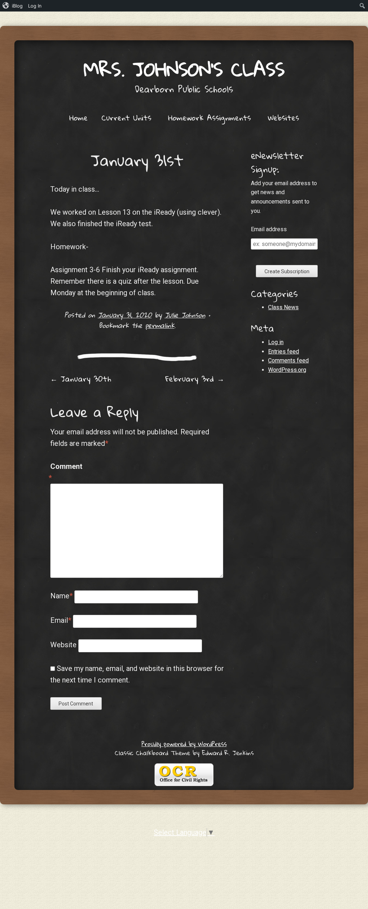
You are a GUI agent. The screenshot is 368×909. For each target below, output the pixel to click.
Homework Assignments (209, 117)
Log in (276, 342)
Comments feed (288, 360)
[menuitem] (13, 6)
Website (63, 644)
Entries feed (283, 351)
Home (78, 117)
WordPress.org (287, 369)
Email (60, 620)
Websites (283, 117)
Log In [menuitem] (35, 6)
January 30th (80, 378)
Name (61, 595)
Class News (283, 307)
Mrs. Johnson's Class (184, 69)
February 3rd (194, 378)
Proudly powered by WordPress (184, 743)
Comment (65, 472)
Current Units (126, 117)
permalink (159, 325)
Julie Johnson (185, 315)
